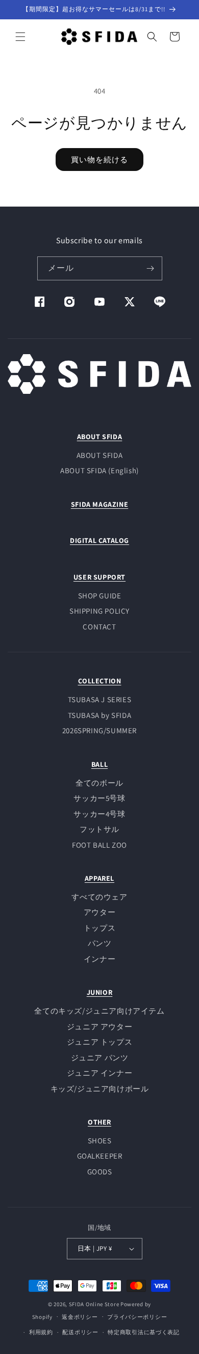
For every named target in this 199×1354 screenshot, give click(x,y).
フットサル (99, 829)
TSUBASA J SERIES (100, 699)
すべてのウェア (99, 897)
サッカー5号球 (99, 798)
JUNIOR (100, 992)
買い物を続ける (99, 159)
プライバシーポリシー (137, 1316)
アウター (99, 912)
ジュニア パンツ (100, 1057)
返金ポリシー (79, 1316)
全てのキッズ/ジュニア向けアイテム (99, 1011)
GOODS (99, 1171)
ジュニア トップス (99, 1042)
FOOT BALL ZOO (99, 845)
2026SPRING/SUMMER (99, 730)
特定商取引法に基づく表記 (143, 1332)
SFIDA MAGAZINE (99, 504)
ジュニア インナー (99, 1073)
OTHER (99, 1122)
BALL (99, 764)
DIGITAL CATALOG (99, 540)
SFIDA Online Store (94, 1304)
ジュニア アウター (99, 1026)
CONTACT (99, 626)
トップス (99, 928)
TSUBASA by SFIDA (100, 715)
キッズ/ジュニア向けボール (100, 1088)
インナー (99, 959)
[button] (20, 36)
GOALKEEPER (99, 1156)
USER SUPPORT (99, 577)
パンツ (100, 943)
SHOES (100, 1140)
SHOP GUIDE (99, 595)
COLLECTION (99, 680)
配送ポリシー (80, 1332)
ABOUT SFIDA (99, 436)
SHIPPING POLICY (99, 611)
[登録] (150, 268)
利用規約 (41, 1332)
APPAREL (99, 878)
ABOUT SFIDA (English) (99, 470)
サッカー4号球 (99, 814)
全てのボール (99, 783)
